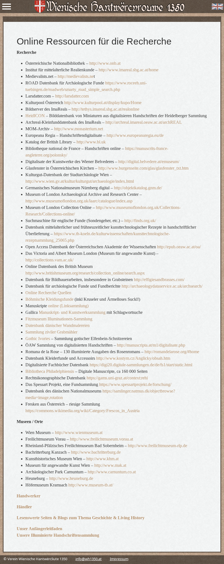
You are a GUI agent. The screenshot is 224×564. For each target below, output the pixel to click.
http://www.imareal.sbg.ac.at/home (128, 69)
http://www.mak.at (110, 465)
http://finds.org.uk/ (140, 220)
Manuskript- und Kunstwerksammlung (72, 312)
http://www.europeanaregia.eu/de (135, 135)
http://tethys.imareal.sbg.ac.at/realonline (105, 109)
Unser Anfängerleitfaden (39, 528)
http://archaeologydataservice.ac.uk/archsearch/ (162, 286)
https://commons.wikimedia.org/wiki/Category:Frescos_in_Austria (82, 410)
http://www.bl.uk (91, 142)
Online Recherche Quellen (48, 292)
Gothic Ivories (37, 338)
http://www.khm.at (102, 458)
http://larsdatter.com (72, 96)
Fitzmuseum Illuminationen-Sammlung (58, 319)
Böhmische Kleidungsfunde (49, 299)
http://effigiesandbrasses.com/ (159, 279)
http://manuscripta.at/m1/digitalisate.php (151, 345)
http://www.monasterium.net (78, 128)
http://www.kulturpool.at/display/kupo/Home (103, 102)
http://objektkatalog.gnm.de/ (137, 187)
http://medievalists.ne (76, 76)
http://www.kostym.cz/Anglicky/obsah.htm (133, 358)
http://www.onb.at (104, 63)
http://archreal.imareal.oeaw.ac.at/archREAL (143, 122)
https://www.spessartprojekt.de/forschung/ (135, 384)
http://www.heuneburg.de (71, 478)
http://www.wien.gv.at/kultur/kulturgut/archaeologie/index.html (79, 181)
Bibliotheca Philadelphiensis (49, 371)
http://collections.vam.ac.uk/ (49, 260)
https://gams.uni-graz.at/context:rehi (117, 378)
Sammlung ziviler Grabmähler (51, 332)
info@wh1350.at (88, 558)
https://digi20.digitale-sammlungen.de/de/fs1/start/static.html (141, 364)
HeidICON (35, 115)
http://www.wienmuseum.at (78, 432)
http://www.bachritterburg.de (96, 452)
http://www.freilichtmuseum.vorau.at (101, 439)
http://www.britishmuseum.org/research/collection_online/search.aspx (85, 273)
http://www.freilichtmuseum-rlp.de (157, 445)
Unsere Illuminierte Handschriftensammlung (58, 535)
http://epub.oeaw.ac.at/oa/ (179, 246)
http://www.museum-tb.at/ (90, 485)
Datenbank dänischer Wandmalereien (57, 325)
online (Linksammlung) (68, 305)
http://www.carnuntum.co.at (112, 471)
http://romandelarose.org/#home (172, 351)
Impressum (119, 558)
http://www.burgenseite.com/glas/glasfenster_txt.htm (143, 168)
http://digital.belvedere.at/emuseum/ (148, 161)
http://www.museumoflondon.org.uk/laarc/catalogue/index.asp (78, 201)
